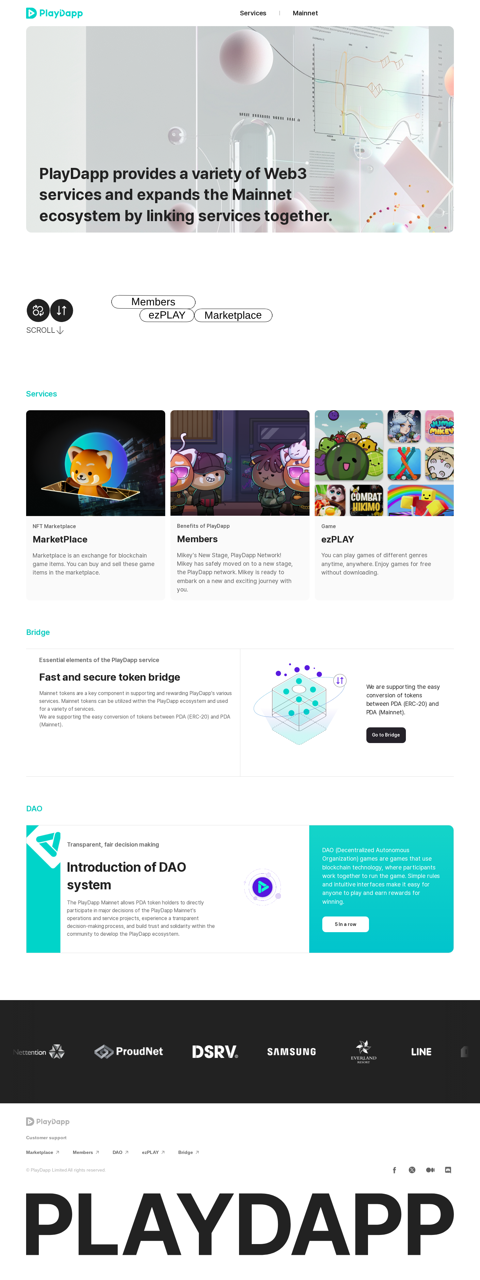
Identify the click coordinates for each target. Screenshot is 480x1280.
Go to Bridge (386, 734)
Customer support (46, 1137)
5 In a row (345, 924)
